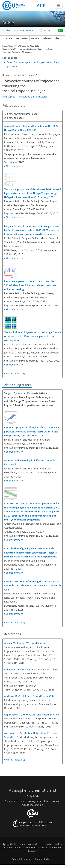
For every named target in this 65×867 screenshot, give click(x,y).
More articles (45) (15, 622)
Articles (6, 30)
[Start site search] (60, 31)
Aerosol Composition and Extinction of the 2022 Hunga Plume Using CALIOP (31, 128)
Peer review (22, 38)
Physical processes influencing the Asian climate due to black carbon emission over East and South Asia (32, 585)
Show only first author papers (23, 113)
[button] (41, 30)
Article (9, 38)
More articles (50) (15, 759)
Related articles (50, 38)
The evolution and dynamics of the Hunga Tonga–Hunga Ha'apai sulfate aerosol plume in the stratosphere (32, 336)
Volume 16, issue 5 (23, 30)
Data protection (43, 859)
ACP (41, 5)
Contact (16, 859)
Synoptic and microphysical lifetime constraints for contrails (31, 462)
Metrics (35, 38)
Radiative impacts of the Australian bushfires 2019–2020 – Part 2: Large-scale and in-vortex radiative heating (30, 285)
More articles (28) (15, 373)
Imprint (27, 859)
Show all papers (15, 117)
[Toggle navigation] (58, 6)
